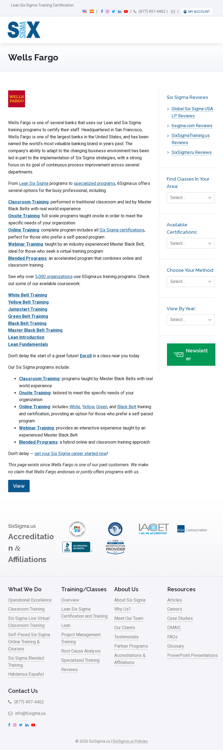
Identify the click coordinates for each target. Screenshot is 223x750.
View (19, 486)
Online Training (23, 230)
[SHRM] (115, 553)
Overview (70, 600)
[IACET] (154, 535)
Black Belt (126, 406)
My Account (199, 12)
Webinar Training (25, 244)
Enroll (86, 355)
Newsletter (197, 354)
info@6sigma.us (30, 713)
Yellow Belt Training (28, 302)
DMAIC (174, 627)
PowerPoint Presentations (192, 655)
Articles (174, 600)
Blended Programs (27, 258)
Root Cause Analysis (81, 651)
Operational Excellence (30, 600)
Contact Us (23, 691)
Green (101, 406)
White (74, 406)
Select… (177, 197)
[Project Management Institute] (77, 535)
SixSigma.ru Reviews (192, 152)
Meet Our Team (128, 618)
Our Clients (124, 627)
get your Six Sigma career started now (71, 453)
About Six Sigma (129, 600)
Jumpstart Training (27, 309)
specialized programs (94, 183)
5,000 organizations (54, 276)
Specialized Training (80, 660)
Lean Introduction (26, 337)
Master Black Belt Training (35, 330)
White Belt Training (27, 295)
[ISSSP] (115, 535)
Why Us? (122, 609)
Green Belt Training (28, 316)
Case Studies (180, 618)
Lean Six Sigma (33, 183)
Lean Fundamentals (28, 344)
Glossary (175, 646)
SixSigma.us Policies (130, 741)
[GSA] (192, 535)
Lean (65, 625)
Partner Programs (131, 646)
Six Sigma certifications (122, 230)
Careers (174, 609)
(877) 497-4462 (151, 11)
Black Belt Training (27, 323)
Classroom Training (28, 202)
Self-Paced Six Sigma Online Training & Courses (29, 641)
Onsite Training (24, 215)
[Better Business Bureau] (77, 553)
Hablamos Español (26, 674)
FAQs (172, 636)
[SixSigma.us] (23, 30)
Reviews (69, 669)
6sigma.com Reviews (192, 125)
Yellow (88, 406)
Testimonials (126, 636)
